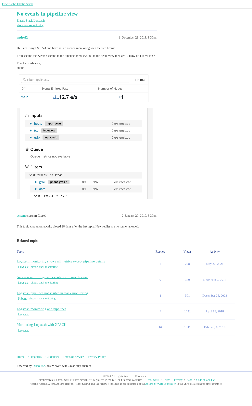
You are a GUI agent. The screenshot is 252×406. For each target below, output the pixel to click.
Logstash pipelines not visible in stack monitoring (52, 293)
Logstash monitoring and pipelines (41, 309)
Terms (166, 379)
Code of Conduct (205, 379)
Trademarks (152, 379)
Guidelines (52, 356)
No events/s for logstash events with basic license (52, 277)
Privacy (178, 379)
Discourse (38, 365)
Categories (35, 356)
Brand (189, 379)
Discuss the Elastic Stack (17, 4)
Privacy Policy (97, 356)
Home (20, 356)
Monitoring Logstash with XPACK (42, 325)
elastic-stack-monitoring (30, 25)
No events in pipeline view (47, 14)
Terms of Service (73, 356)
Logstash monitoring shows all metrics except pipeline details (61, 261)
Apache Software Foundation (160, 383)
